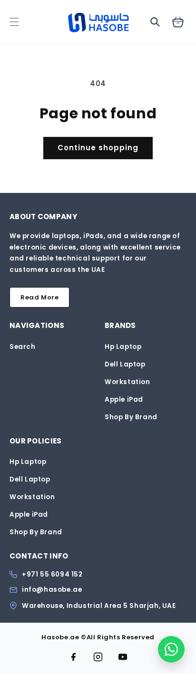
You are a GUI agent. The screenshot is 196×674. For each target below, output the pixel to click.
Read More (39, 297)
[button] (14, 21)
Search (23, 346)
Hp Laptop (123, 346)
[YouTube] (122, 656)
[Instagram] (98, 656)
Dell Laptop (125, 364)
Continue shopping (98, 148)
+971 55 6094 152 (52, 574)
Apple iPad (124, 399)
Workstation (127, 381)
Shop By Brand (131, 417)
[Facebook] (73, 656)
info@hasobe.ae (52, 590)
